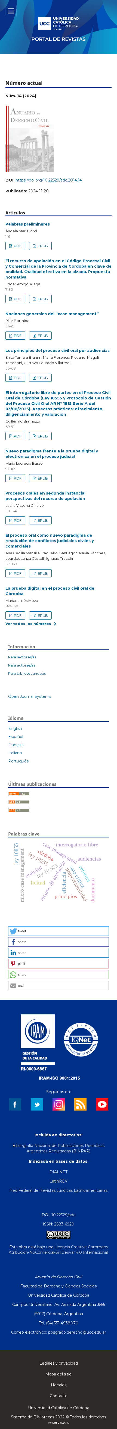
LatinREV (58, 1181)
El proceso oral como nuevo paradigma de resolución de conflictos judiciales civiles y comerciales (49, 541)
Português (18, 761)
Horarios (58, 1385)
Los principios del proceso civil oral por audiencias (57, 350)
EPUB (42, 246)
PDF (17, 246)
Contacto (58, 1395)
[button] (58, 931)
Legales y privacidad (58, 1363)
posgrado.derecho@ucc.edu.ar (77, 1332)
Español (15, 736)
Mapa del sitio (58, 1374)
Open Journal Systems (29, 696)
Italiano (15, 753)
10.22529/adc (63, 1214)
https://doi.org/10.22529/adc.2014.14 (49, 180)
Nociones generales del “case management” (52, 313)
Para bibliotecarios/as (27, 673)
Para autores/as (21, 665)
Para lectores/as (22, 657)
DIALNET (58, 1172)
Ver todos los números (28, 623)
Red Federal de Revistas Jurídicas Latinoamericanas (58, 1190)
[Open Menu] (10, 10)
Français (15, 744)
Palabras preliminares (27, 224)
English (15, 728)
